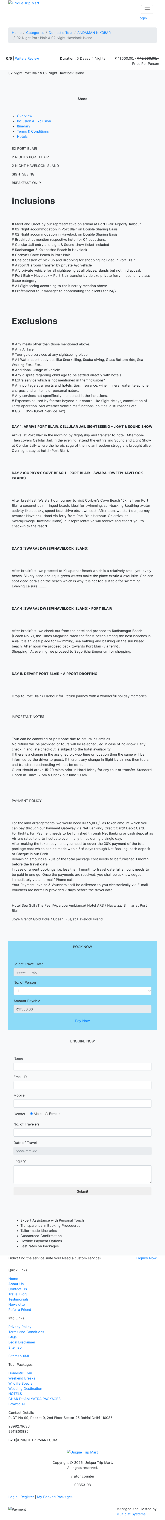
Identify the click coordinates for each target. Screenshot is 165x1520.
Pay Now (82, 1021)
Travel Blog (17, 1294)
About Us (16, 1284)
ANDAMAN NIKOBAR (94, 32)
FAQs (12, 1337)
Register (27, 1497)
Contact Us (17, 1289)
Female (54, 1114)
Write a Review (27, 58)
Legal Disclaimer (21, 1342)
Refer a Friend (19, 1309)
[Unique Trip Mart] (23, 2)
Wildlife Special (20, 1383)
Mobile (19, 1095)
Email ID (20, 1077)
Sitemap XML (19, 1356)
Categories (35, 32)
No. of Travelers (27, 1124)
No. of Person (25, 982)
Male (37, 1114)
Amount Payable (27, 1001)
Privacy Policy (19, 1327)
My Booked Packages (54, 1497)
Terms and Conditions (26, 1332)
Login (142, 18)
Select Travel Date (28, 964)
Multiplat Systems (130, 1514)
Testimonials (18, 1299)
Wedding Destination (25, 1388)
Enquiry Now (146, 1258)
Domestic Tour (61, 32)
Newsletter (17, 1304)
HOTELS (15, 1393)
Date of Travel (25, 1142)
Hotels (22, 136)
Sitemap (15, 1347)
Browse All (17, 1404)
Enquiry (20, 1161)
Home (16, 32)
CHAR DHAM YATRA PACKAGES (34, 1399)
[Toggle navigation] (147, 9)
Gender (19, 1114)
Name (18, 1058)
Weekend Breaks (21, 1378)
